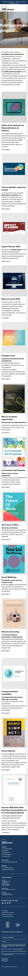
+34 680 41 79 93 (8, 867)
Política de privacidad (8, 912)
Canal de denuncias (7, 916)
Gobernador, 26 (6, 852)
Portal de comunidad (21, 1)
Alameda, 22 (5, 850)
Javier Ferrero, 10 (6, 856)
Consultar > (5, 318)
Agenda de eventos (14, 3)
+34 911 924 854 (8, 849)
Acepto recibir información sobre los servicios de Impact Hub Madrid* (14, 954)
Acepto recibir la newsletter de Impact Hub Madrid (15, 951)
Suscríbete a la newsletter (8, 1)
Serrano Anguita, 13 (6, 854)
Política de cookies (7, 914)
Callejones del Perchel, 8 (8, 869)
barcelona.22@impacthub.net (9, 862)
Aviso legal (5, 911)
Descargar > (6, 149)
